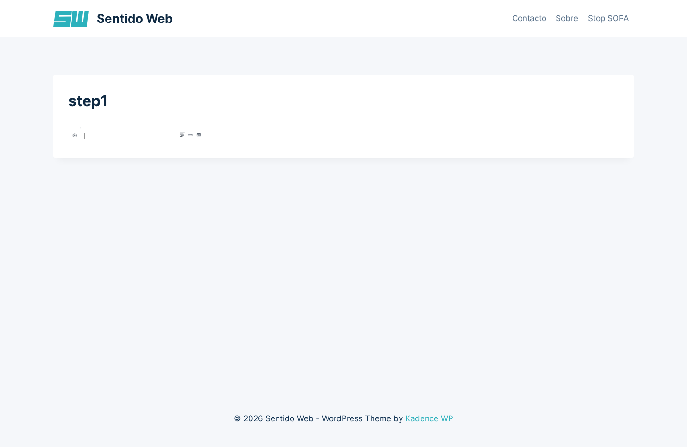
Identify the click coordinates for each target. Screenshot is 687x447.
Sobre (567, 18)
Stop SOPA (608, 18)
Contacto (529, 18)
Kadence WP (429, 418)
